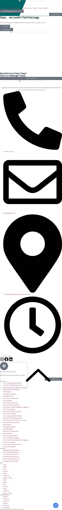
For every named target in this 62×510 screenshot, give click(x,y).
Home (5, 464)
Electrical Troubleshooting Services (12, 418)
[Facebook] (6, 359)
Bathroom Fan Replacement (11, 398)
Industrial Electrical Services (10, 454)
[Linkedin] (11, 359)
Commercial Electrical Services (11, 452)
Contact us (6, 475)
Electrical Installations (9, 409)
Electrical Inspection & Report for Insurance (15, 420)
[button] (4, 8)
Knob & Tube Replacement (10, 402)
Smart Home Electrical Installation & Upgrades (16, 407)
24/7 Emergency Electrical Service (12, 416)
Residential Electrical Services (11, 450)
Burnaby (5, 496)
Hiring (4, 473)
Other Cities (6, 501)
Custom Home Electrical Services (12, 411)
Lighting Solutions (8, 396)
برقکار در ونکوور (7, 477)
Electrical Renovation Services (11, 389)
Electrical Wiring (7, 400)
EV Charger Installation (9, 394)
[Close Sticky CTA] (57, 505)
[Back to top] (13, 375)
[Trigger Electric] (31, 3)
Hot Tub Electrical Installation (11, 405)
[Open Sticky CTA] (55, 505)
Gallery (5, 466)
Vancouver (6, 498)
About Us (5, 471)
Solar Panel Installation (9, 413)
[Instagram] (2, 359)
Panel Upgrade (7, 391)
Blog (4, 469)
